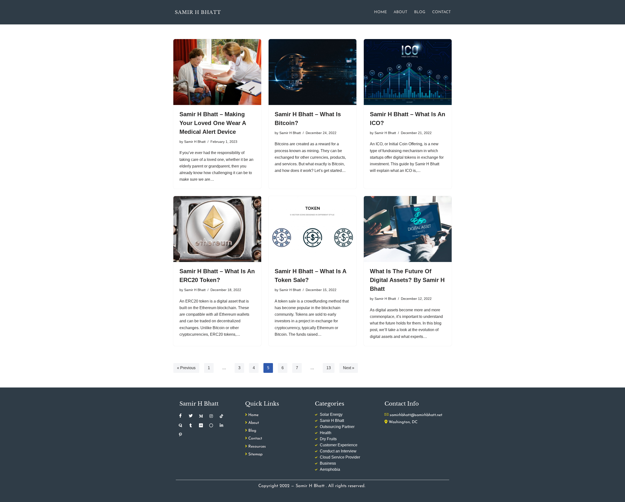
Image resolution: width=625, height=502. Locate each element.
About (400, 12)
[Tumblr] (190, 425)
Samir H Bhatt (195, 142)
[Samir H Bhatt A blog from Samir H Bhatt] (197, 12)
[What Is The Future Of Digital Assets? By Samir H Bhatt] (408, 229)
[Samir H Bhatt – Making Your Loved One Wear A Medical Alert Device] (217, 72)
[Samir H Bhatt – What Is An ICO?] (408, 72)
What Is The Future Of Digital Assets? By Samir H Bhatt (407, 280)
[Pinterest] (180, 434)
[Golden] (211, 425)
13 (328, 368)
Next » (348, 368)
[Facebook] (180, 416)
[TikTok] (221, 416)
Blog (419, 12)
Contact (441, 12)
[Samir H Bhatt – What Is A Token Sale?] (312, 229)
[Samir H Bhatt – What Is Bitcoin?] (312, 72)
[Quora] (180, 425)
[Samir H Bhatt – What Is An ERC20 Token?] (217, 229)
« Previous (186, 368)
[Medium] (201, 416)
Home (380, 12)
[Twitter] (190, 416)
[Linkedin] (221, 425)
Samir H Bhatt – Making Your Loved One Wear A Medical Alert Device (212, 123)
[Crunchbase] (201, 425)
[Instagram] (211, 416)
